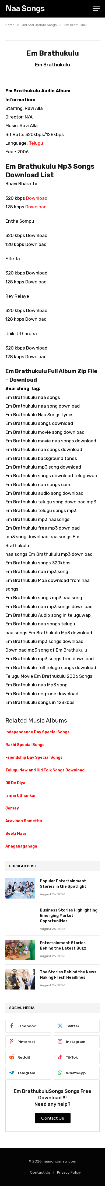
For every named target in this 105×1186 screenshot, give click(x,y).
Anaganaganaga (21, 846)
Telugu (36, 143)
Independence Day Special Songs (37, 732)
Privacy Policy (69, 1172)
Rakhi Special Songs (24, 745)
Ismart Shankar (20, 795)
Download (36, 198)
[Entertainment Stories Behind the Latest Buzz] (20, 950)
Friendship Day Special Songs (33, 757)
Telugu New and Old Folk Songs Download (45, 770)
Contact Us (40, 1172)
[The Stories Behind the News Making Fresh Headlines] (20, 979)
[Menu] (96, 9)
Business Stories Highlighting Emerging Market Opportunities (68, 915)
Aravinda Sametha (23, 821)
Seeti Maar (16, 833)
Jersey (12, 808)
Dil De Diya (15, 783)
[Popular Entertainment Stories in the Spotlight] (20, 888)
